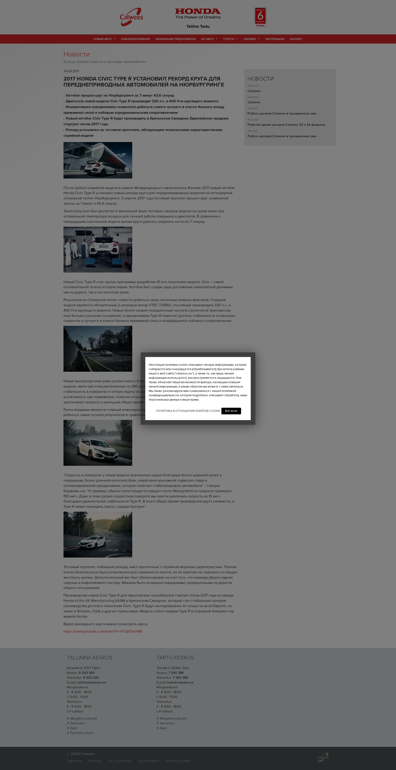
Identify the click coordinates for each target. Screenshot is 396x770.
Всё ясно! (231, 411)
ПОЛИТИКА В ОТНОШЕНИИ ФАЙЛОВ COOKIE (188, 411)
